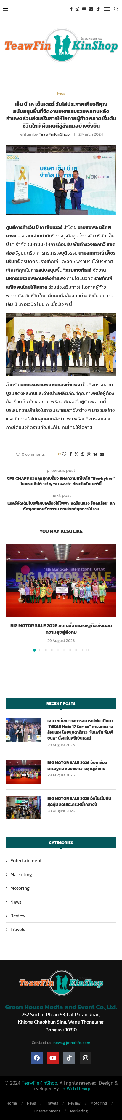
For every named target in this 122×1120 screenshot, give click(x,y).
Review (17, 915)
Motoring (20, 888)
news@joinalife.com (71, 1043)
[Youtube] (84, 9)
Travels (17, 929)
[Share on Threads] (89, 454)
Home (12, 1103)
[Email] (91, 9)
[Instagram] (77, 9)
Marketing (21, 874)
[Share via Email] (102, 454)
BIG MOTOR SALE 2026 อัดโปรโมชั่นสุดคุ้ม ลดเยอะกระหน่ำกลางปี (79, 801)
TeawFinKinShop (54, 134)
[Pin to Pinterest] (82, 454)
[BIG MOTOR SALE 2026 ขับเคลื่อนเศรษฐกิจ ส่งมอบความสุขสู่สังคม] (61, 580)
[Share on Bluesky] (95, 454)
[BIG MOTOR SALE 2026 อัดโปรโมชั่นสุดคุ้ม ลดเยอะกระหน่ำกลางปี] (23, 807)
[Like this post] (64, 454)
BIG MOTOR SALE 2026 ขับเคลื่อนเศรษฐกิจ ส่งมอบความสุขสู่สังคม (61, 629)
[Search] (116, 9)
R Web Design (77, 1089)
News (15, 902)
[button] (11, 597)
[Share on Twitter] (76, 454)
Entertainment (26, 860)
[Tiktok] (98, 9)
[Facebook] (71, 9)
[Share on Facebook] (71, 454)
